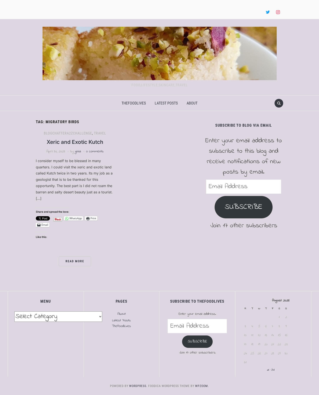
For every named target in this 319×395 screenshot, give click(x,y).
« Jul (271, 369)
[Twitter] (268, 12)
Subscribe (243, 207)
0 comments (95, 151)
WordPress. (138, 386)
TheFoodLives (134, 103)
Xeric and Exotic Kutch (75, 142)
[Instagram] (278, 12)
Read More (75, 261)
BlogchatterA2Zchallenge (68, 133)
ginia (78, 151)
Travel (100, 133)
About (192, 103)
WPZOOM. (202, 386)
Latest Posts (166, 103)
